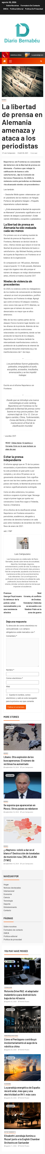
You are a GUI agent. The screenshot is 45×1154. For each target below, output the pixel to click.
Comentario (11, 636)
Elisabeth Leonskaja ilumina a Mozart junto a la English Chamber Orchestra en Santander (22, 1139)
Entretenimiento (10, 907)
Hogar (6, 884)
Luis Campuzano (10, 153)
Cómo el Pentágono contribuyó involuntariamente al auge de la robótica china (20, 1043)
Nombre (10, 670)
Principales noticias (11, 1035)
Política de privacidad (34, 9)
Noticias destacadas (12, 888)
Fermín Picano (24, 1001)
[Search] (41, 61)
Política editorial (16, 9)
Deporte (7, 904)
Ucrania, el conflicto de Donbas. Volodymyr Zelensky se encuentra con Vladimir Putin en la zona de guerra (32, 603)
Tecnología (8, 901)
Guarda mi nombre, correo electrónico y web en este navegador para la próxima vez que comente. (21, 698)
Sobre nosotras (12, 6)
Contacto (7, 910)
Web (8, 686)
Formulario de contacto (30, 6)
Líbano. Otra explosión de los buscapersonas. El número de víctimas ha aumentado (19, 760)
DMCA (5, 9)
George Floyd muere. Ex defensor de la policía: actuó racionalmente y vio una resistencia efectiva (13, 603)
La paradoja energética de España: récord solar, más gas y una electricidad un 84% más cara (22, 1091)
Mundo (4, 100)
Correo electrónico (14, 678)
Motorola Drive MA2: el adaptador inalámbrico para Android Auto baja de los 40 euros (21, 995)
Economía (8, 894)
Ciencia (7, 897)
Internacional (9, 891)
